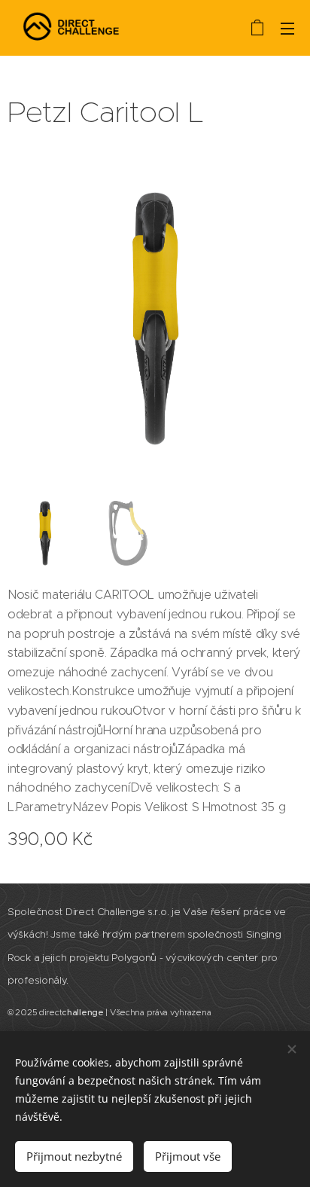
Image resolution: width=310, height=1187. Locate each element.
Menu (287, 28)
